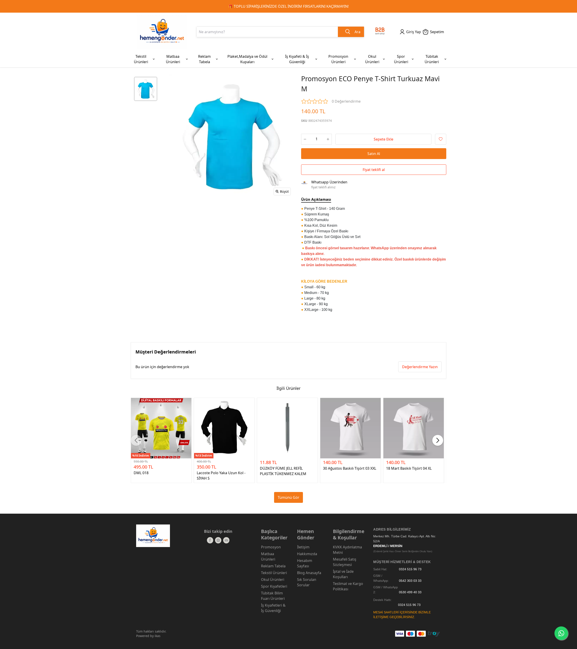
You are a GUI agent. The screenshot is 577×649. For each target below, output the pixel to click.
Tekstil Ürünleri (274, 572)
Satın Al (373, 153)
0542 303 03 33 (410, 580)
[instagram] (218, 540)
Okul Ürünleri (272, 579)
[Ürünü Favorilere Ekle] (440, 139)
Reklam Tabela (273, 566)
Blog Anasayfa (309, 572)
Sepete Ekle (383, 139)
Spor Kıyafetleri (274, 586)
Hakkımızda (307, 553)
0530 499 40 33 (410, 592)
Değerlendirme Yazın (420, 366)
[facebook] (210, 540)
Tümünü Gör (288, 497)
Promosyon (271, 547)
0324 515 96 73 (410, 569)
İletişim (303, 547)
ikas (157, 636)
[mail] (226, 540)
